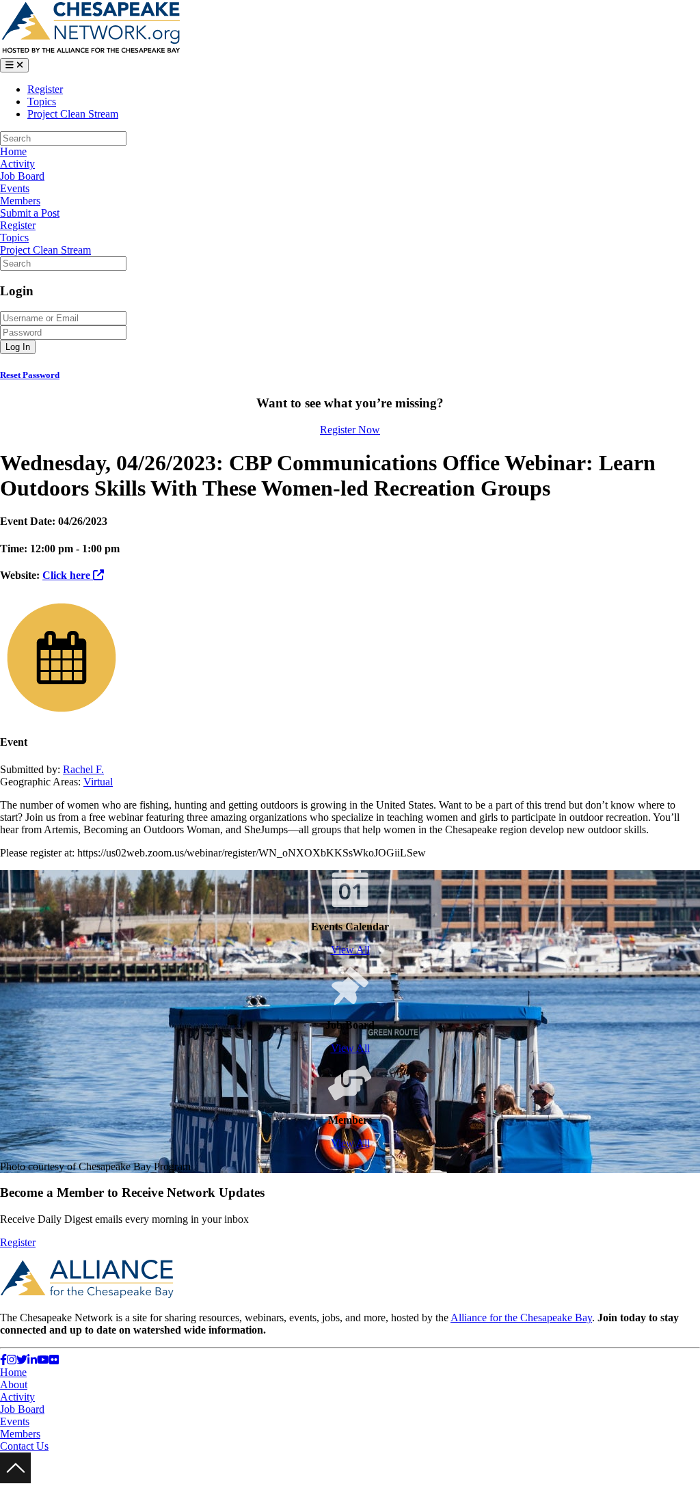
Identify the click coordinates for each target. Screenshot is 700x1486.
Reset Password (29, 375)
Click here (67, 575)
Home (13, 151)
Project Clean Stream (72, 114)
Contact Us (24, 1446)
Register (45, 89)
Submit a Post (29, 213)
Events (14, 188)
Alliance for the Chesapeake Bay (521, 1317)
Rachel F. (83, 769)
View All (350, 950)
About (13, 1384)
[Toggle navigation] (14, 65)
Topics (41, 101)
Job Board (22, 176)
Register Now (350, 429)
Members (20, 200)
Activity (17, 164)
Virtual (98, 781)
